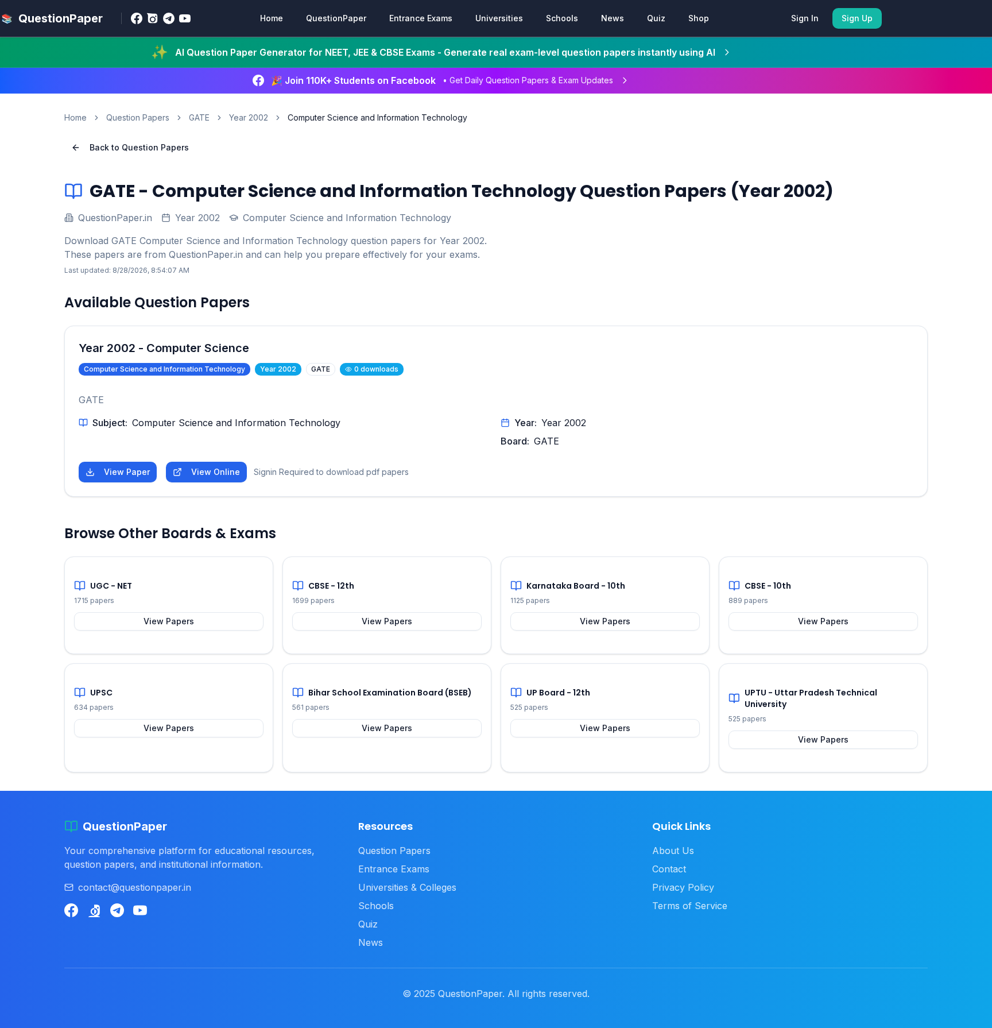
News (612, 18)
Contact (669, 869)
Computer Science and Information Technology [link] (377, 117)
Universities (499, 18)
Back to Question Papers (139, 147)
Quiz (656, 18)
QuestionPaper (336, 18)
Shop (698, 18)
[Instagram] (152, 18)
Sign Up (857, 18)
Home (271, 18)
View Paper (127, 472)
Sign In (805, 18)
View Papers (169, 621)
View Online (215, 472)
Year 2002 (248, 117)
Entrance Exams (420, 18)
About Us (673, 850)
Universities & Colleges (407, 887)
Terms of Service (689, 905)
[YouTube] (185, 18)
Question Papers (137, 117)
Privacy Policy (683, 887)
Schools (562, 18)
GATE (199, 117)
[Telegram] (169, 18)
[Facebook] (136, 18)
